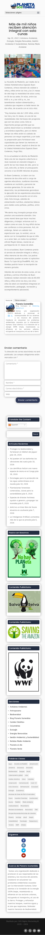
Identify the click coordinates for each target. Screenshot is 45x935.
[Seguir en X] (30, 930)
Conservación (13, 783)
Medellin (17, 802)
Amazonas (20, 768)
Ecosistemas (20, 790)
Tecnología (23, 821)
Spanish (14, 425)
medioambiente (13, 806)
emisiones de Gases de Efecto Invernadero (22, 794)
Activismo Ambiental (28, 38)
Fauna (10, 798)
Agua (10, 764)
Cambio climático (14, 779)
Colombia (31, 779)
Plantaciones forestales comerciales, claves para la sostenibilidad (21, 491)
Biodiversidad (15, 714)
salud (25, 817)
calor (26, 775)
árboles (23, 825)
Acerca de (9, 300)
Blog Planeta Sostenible (20, 718)
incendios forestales (21, 798)
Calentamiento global (16, 775)
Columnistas (15, 726)
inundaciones (33, 798)
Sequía (31, 817)
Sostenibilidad (13, 821)
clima (23, 779)
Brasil (28, 771)
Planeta (11, 817)
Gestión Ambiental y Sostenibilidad (24, 737)
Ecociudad (34, 787)
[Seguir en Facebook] (25, 930)
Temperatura (33, 821)
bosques (21, 771)
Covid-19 (34, 783)
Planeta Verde (16, 749)
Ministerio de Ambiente (16, 809)
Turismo (11, 825)
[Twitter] (11, 315)
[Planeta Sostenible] (10, 310)
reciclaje (18, 817)
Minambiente (25, 806)
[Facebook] (9, 315)
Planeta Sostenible (24, 304)
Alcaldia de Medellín (20, 764)
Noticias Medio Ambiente (20, 741)
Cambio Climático (17, 722)
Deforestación (24, 787)
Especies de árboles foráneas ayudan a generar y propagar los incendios (24, 500)
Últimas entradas (20, 300)
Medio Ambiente (28, 802)
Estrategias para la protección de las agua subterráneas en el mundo (24, 481)
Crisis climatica (13, 787)
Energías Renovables (23, 41)
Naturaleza (29, 809)
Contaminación (24, 783)
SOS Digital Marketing (27, 921)
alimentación (34, 764)
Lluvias (11, 802)
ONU (36, 809)
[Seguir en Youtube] (39, 930)
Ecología (10, 41)
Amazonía (29, 768)
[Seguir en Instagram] (34, 930)
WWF (17, 825)
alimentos (12, 768)
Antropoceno (15, 711)
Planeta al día (16, 745)
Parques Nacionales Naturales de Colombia (22, 813)
